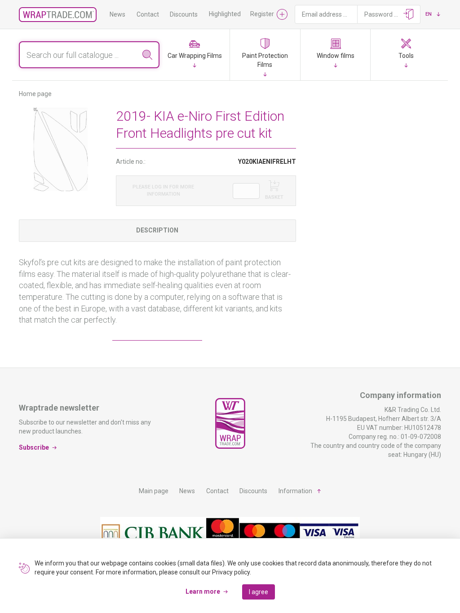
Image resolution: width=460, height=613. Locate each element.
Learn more (203, 591)
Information (295, 491)
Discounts (184, 14)
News (117, 14)
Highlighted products (238, 14)
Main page (153, 491)
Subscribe (34, 447)
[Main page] (58, 14)
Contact (148, 14)
